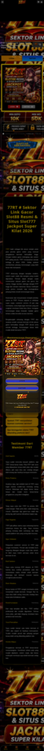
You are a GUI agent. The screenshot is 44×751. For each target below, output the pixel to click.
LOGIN (22, 381)
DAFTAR (22, 388)
